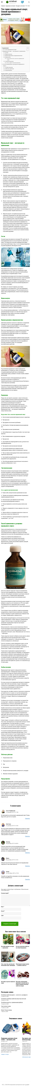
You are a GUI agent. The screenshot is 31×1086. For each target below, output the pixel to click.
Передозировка (8, 70)
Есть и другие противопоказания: (13, 62)
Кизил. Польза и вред (6, 1010)
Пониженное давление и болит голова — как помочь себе (9, 1038)
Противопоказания (9, 61)
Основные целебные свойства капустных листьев (13, 998)
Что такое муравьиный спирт (9, 49)
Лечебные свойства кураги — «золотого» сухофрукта (14, 994)
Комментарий (5, 893)
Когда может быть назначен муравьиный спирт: (15, 59)
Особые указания (9, 67)
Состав (6, 52)
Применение (8, 57)
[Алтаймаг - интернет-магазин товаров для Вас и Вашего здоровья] (11, 2)
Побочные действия (9, 68)
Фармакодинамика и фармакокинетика (13, 55)
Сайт (2, 915)
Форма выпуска (8, 54)
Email (3, 911)
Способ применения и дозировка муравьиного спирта (13, 65)
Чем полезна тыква (6, 1006)
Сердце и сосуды (5, 1054)
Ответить (27, 818)
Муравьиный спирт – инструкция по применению (14, 51)
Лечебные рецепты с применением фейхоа (12, 1002)
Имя (2, 906)
